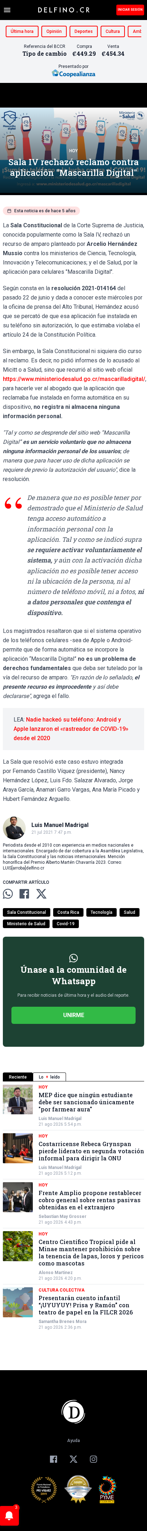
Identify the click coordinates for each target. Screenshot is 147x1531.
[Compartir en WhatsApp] (8, 894)
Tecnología (101, 912)
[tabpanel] (73, 1207)
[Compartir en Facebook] (24, 894)
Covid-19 (66, 923)
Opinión (54, 31)
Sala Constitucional (26, 912)
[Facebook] (53, 1459)
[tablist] (73, 1076)
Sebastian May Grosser (62, 1216)
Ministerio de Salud (26, 923)
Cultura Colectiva (62, 1290)
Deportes (84, 31)
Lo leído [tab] (49, 1077)
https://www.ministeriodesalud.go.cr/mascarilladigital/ (74, 379)
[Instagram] (93, 1459)
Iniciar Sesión (130, 9)
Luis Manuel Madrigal (60, 1118)
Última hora (22, 31)
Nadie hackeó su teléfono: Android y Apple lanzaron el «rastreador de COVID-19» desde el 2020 (71, 729)
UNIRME (73, 1015)
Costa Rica (68, 912)
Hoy (73, 150)
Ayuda (73, 1440)
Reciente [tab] (18, 1077)
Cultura (113, 31)
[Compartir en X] (41, 894)
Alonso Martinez (56, 1272)
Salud (129, 912)
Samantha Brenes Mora (62, 1321)
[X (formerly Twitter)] (73, 1459)
